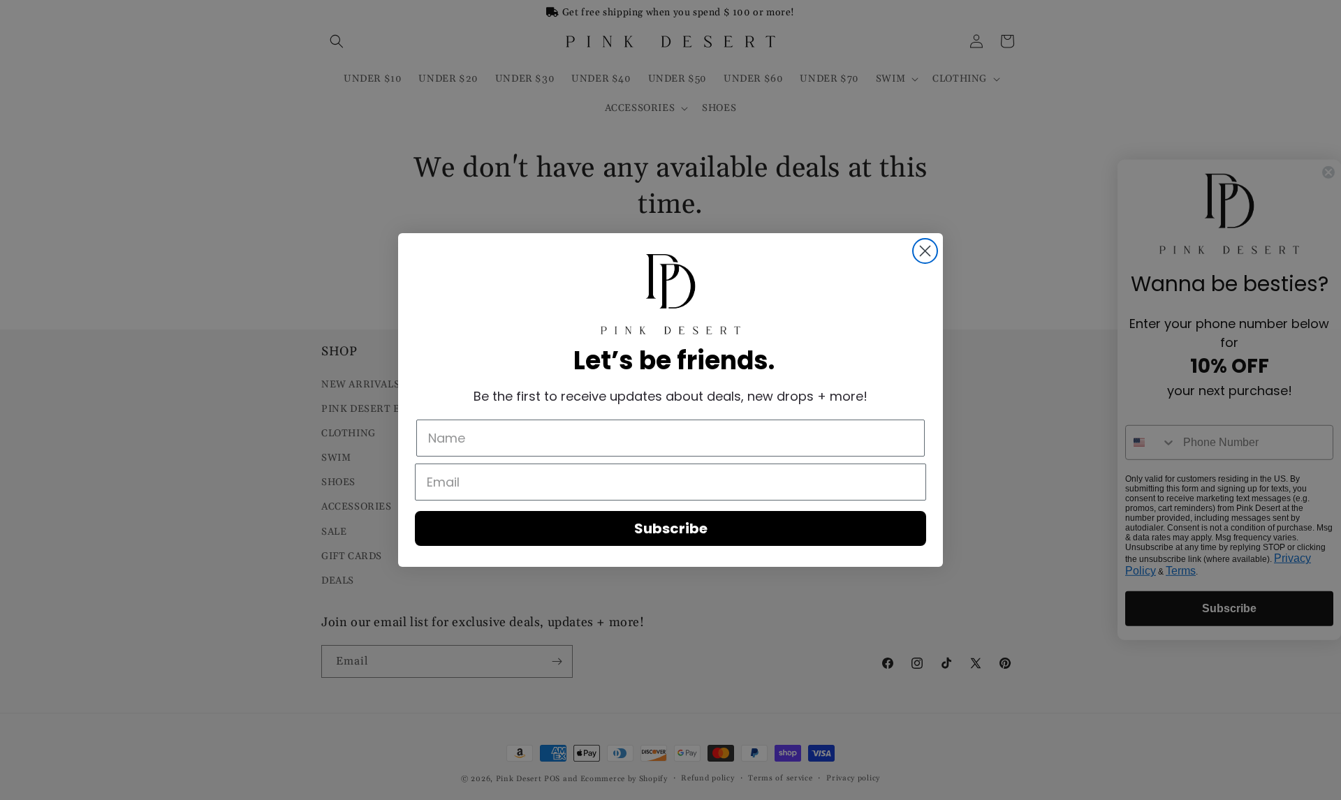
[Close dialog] (925, 251)
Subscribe (671, 528)
